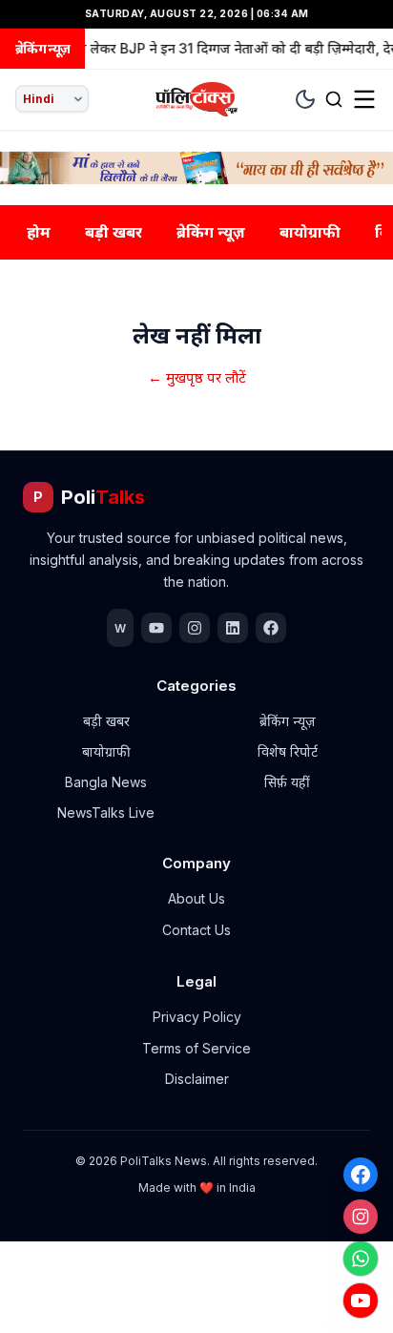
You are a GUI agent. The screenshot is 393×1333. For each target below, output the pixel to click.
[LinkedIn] (232, 628)
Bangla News (106, 782)
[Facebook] (360, 1174)
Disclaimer (197, 1079)
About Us (196, 898)
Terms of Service (196, 1048)
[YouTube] (360, 1300)
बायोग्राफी (310, 231)
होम (39, 231)
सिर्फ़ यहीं (287, 782)
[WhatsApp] (360, 1258)
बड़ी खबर (113, 231)
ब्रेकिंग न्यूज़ (210, 231)
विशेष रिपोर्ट (288, 751)
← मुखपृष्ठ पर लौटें (197, 377)
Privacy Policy (197, 1017)
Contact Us (196, 930)
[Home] (196, 99)
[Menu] (364, 99)
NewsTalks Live (106, 812)
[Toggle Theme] (305, 99)
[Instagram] (360, 1216)
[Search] (334, 99)
